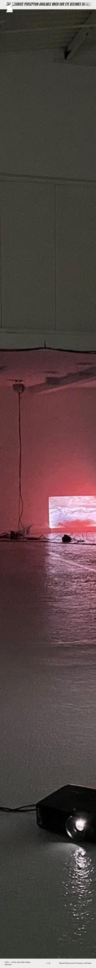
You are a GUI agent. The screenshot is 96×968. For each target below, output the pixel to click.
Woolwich (8, 964)
